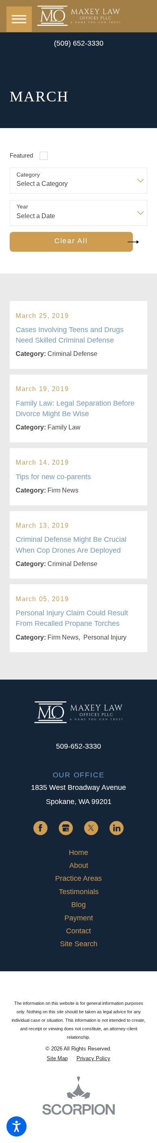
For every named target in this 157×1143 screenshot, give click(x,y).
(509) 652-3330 (78, 43)
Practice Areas (78, 878)
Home (78, 852)
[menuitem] (78, 852)
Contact (78, 931)
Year (22, 206)
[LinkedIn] (116, 828)
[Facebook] (40, 828)
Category (28, 174)
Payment (78, 918)
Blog (78, 905)
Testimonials (79, 892)
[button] (16, 1126)
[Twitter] (91, 828)
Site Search (78, 944)
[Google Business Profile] (66, 828)
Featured (21, 155)
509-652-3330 (78, 746)
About (78, 865)
